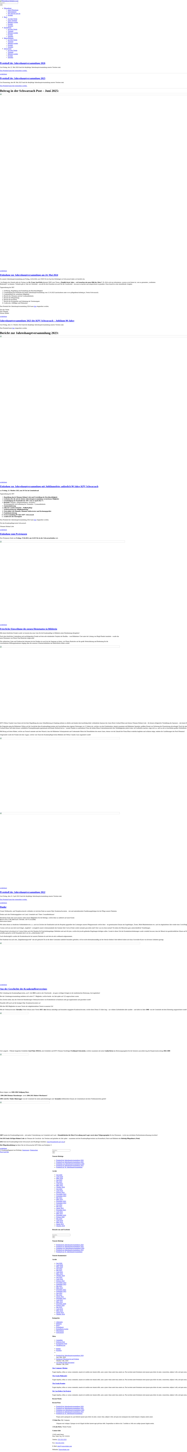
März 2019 (59, 1222)
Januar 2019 (60, 1224)
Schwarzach (60, 1332)
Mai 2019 (59, 1219)
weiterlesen (3, 74)
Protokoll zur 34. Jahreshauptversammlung (69, 1167)
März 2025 (59, 1185)
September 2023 (61, 1196)
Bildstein (59, 1324)
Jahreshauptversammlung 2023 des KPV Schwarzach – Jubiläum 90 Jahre (37, 320)
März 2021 (59, 1213)
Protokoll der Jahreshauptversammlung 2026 (22, 63)
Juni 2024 (59, 1189)
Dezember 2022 (61, 1201)
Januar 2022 (60, 1208)
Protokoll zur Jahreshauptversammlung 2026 (70, 1162)
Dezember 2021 (61, 1210)
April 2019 (59, 1220)
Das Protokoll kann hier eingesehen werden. (13, 899)
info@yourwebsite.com (64, 1446)
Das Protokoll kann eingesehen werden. (13, 70)
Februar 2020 (60, 1217)
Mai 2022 (59, 1206)
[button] (59, 1368)
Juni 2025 (59, 1180)
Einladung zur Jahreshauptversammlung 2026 (70, 1164)
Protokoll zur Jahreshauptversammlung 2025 (70, 1165)
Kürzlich (59, 1350)
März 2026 (59, 1178)
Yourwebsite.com (64, 1449)
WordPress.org (60, 1345)
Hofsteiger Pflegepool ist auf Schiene (67, 1359)
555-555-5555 (62, 1439)
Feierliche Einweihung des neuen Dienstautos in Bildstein (28, 629)
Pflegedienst (60, 1331)
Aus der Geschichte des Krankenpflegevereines (23, 989)
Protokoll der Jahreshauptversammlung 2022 (22, 892)
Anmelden (59, 1340)
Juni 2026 (59, 1175)
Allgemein (59, 1322)
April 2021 (59, 1212)
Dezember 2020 (61, 1215)
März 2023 (59, 1199)
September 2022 (61, 1203)
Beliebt (58, 1349)
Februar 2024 (60, 1192)
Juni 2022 (59, 1205)
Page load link (4, 1152)
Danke (3, 907)
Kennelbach (60, 1327)
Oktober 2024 (60, 1187)
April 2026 (59, 1176)
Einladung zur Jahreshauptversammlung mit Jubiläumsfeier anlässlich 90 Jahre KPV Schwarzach (49, 486)
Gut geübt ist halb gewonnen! (65, 1362)
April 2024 (59, 1190)
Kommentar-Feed (61, 1343)
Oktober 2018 (60, 1226)
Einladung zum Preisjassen (13, 534)
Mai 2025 (59, 1182)
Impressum (25, 1150)
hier (35, 306)
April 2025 (59, 1183)
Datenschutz (34, 1150)
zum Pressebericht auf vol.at (55, 1142)
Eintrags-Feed (60, 1342)
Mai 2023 (59, 1198)
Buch (58, 1325)
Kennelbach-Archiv (62, 1329)
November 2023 (61, 1194)
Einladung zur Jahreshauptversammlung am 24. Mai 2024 (29, 275)
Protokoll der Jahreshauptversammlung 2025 (22, 78)
